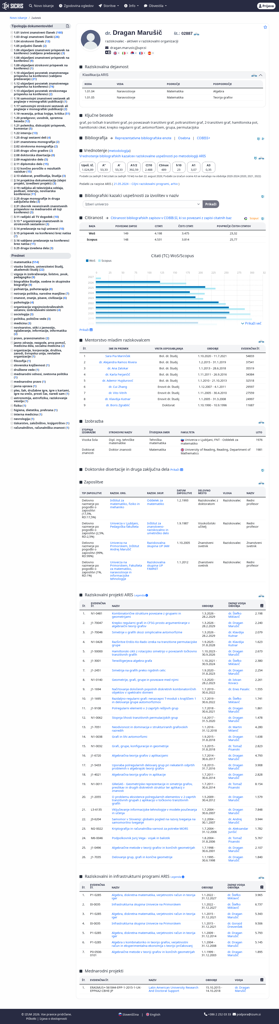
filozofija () (22, 361)
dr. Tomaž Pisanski (235, 747)
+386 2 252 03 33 (219, 1014)
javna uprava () (25, 386)
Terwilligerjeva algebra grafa (132, 661)
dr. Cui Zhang (118, 387)
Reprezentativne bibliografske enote (143, 138)
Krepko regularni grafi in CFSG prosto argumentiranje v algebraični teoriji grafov (151, 624)
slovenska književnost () (32, 365)
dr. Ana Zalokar (118, 368)
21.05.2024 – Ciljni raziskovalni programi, (142, 184)
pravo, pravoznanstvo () (31, 338)
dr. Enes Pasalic (239, 689)
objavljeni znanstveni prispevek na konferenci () (41, 59)
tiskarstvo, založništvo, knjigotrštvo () (41, 423)
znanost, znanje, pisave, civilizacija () (40, 298)
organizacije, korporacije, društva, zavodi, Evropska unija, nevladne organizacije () (38, 353)
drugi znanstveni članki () (39, 37)
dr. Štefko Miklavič (234, 615)
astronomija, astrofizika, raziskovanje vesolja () (40, 399)
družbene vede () (26, 370)
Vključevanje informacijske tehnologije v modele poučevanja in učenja (154, 811)
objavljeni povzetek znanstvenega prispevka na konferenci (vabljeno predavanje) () (41, 76)
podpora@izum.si (248, 1014)
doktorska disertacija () (37, 155)
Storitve (109, 5)
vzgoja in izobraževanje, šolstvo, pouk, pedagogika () (41, 275)
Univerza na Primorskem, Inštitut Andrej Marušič (124, 546)
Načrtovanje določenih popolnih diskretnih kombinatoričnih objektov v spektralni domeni (154, 690)
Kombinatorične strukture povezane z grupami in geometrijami (146, 615)
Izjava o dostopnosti (53, 1019)
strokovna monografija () (39, 146)
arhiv (175, 184)
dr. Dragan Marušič (235, 624)
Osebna (184, 138)
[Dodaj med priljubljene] (265, 27)
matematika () (26, 262)
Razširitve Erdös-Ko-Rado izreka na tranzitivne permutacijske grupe (154, 643)
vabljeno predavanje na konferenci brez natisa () (41, 242)
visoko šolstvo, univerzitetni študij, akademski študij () (39, 268)
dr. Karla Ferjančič (118, 374)
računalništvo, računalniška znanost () (41, 428)
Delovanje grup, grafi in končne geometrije (142, 857)
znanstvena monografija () (39, 142)
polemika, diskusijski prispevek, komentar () (40, 127)
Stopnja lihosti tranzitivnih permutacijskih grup (145, 717)
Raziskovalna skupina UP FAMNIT (156, 565)
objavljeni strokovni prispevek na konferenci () (41, 66)
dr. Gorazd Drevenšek (235, 925)
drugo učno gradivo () (36, 151)
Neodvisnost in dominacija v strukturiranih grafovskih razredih (150, 728)
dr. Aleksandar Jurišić (238, 830)
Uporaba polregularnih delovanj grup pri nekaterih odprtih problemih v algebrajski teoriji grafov (153, 766)
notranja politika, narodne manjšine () (41, 293)
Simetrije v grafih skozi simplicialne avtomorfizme (147, 632)
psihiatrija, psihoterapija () (33, 289)
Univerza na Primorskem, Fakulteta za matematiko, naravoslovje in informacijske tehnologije (126, 570)
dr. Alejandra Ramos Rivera (118, 362)
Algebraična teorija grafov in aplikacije (139, 774)
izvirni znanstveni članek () (41, 32)
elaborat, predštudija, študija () (43, 176)
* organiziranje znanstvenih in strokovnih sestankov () (38, 222)
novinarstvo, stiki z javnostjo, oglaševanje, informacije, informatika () (40, 331)
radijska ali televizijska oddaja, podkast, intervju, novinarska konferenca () (39, 191)
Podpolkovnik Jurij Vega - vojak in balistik (141, 838)
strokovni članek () (35, 41)
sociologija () (23, 314)
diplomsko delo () (34, 164)
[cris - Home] (12, 6)
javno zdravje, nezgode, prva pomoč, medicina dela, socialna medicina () (40, 344)
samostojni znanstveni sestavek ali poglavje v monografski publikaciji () (42, 100)
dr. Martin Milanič (235, 728)
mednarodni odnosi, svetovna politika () (41, 375)
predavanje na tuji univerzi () (42, 229)
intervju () (29, 133)
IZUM (29, 1014)
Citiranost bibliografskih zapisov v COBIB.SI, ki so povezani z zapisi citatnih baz (171, 218)
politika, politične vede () (32, 319)
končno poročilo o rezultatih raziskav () (37, 169)
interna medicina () (28, 414)
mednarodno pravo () (30, 382)
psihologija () (24, 302)
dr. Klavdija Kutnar (118, 399)
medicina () (22, 323)
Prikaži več (252, 323)
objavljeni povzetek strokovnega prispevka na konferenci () (40, 92)
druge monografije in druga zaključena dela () (37, 200)
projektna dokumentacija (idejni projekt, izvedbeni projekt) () (40, 181)
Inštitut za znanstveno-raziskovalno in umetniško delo (158, 528)
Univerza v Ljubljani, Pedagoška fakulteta (124, 524)
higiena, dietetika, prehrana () (36, 410)
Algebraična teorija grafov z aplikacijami (140, 755)
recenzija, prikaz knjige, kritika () (45, 113)
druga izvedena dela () (36, 248)
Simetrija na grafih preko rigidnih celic (139, 670)
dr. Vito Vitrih (118, 393)
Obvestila (156, 5)
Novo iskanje (43, 5)
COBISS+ (203, 138)
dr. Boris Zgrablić (118, 405)
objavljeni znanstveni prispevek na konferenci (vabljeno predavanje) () (41, 51)
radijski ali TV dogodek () (39, 217)
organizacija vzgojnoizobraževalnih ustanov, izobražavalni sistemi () (38, 308)
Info (132, 5)
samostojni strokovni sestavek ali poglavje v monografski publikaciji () (41, 107)
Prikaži (175, 470)
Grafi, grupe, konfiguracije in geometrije (140, 746)
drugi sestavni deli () (35, 137)
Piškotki (31, 1019)
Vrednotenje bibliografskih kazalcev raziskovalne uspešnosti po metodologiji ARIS (142, 156)
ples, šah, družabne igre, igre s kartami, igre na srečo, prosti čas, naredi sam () (42, 392)
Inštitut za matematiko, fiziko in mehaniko (125, 503)
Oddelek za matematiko (155, 502)
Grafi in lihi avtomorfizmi (130, 736)
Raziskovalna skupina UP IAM (158, 544)
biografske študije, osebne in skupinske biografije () (42, 283)
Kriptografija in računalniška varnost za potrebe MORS (150, 828)
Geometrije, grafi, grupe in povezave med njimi (145, 680)
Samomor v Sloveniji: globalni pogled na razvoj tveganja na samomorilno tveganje (153, 820)
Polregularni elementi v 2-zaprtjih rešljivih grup (145, 708)
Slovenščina (130, 1014)
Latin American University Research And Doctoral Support (173, 989)
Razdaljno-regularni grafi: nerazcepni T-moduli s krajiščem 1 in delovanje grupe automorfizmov (154, 700)
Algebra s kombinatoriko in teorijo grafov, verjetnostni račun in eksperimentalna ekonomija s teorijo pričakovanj (152, 943)
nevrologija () (24, 419)
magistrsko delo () (34, 160)
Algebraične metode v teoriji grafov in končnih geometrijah (154, 847)
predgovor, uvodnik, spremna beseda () (38, 119)
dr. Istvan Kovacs (234, 681)
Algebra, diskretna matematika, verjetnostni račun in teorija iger (153, 896)
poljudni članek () (33, 46)
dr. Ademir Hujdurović (118, 380)
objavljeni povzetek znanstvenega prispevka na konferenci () (41, 84)
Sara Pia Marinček (118, 356)
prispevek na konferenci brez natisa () (42, 234)
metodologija (119, 150)
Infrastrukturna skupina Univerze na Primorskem (147, 904)
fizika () (20, 405)
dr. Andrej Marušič (235, 820)
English (154, 1014)
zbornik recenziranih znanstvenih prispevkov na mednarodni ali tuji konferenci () (40, 209)
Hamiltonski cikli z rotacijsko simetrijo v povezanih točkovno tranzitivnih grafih (154, 652)
